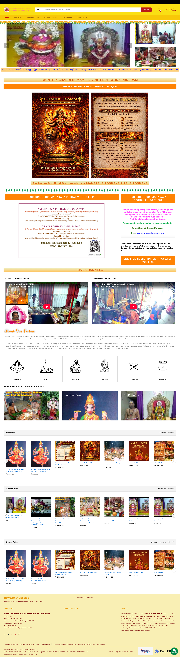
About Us (18, 18)
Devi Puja (104, 379)
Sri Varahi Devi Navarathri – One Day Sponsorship (40, 470)
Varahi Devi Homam (136, 463)
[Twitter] (8, 634)
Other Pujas (12, 542)
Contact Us (82, 18)
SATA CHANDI (158, 463)
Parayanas (134, 379)
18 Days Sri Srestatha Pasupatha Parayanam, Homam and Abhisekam (88, 520)
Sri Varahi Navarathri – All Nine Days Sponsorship (15, 470)
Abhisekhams (163, 379)
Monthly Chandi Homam (88, 463)
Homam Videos (50, 18)
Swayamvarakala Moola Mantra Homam (63, 464)
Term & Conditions (11, 644)
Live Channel (67, 18)
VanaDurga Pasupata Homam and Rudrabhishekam (62, 520)
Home (6, 18)
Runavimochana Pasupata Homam (113, 464)
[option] (68, 45)
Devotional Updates (59, 644)
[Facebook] (5, 634)
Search (146, 10)
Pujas (46, 379)
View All (171, 432)
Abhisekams (12, 488)
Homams (17, 379)
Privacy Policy (45, 644)
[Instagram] (19, 634)
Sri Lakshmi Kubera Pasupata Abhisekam (111, 520)
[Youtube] (15, 634)
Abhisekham (161, 489)
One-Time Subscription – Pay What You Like (15, 516)
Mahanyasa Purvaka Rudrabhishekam (136, 520)
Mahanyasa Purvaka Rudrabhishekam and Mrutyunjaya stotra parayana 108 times (38, 521)
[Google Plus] (12, 634)
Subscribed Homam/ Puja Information (81, 644)
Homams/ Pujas (33, 18)
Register (172, 10)
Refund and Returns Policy (29, 644)
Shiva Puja (75, 379)
